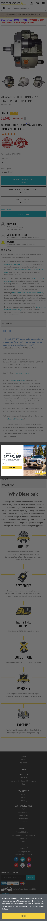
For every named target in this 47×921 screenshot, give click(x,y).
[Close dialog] (44, 446)
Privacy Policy (35, 901)
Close (23, 916)
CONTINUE (12, 467)
